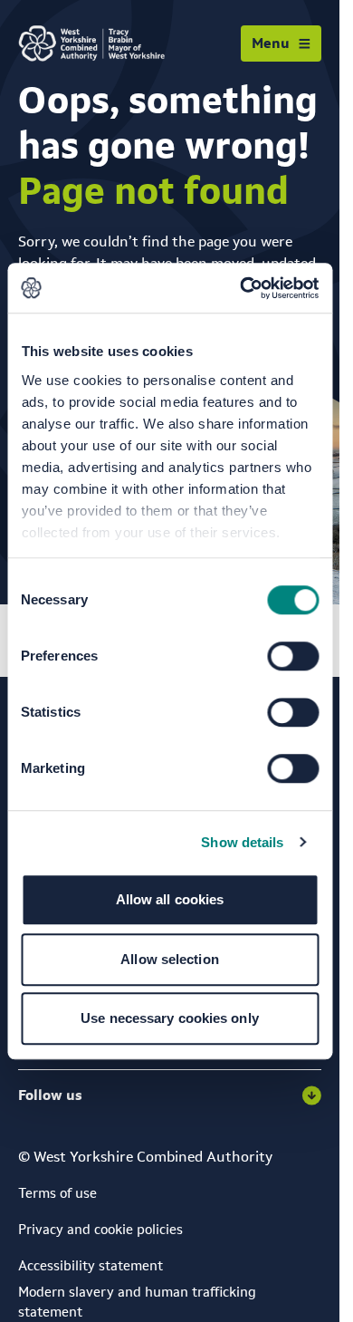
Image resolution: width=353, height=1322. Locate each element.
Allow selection (169, 959)
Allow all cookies (170, 899)
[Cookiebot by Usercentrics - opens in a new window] (242, 288)
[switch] (293, 656)
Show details (242, 842)
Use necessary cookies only (170, 1018)
